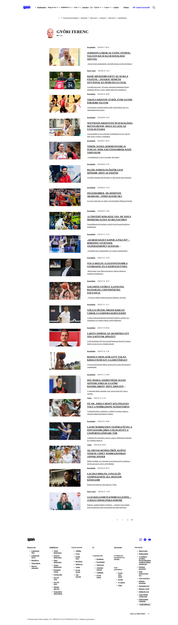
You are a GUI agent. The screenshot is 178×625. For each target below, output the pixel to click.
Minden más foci (56, 588)
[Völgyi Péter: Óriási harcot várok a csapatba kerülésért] (65, 322)
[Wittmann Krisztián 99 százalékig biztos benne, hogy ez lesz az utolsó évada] (65, 135)
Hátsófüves (35, 560)
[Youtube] (149, 539)
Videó (120, 585)
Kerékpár (79, 561)
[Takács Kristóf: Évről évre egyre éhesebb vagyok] (65, 112)
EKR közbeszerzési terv (143, 573)
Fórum (120, 580)
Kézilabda (100, 559)
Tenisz (89, 398)
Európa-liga (58, 575)
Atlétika (78, 551)
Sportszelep (118, 547)
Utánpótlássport (122, 18)
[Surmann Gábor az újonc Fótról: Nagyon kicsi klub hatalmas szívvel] (65, 65)
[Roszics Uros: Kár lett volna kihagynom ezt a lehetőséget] (65, 369)
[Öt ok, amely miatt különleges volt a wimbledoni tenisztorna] (65, 416)
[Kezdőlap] (27, 7)
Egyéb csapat (99, 576)
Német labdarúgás (57, 566)
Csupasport (103, 18)
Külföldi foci (54, 547)
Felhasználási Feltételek (143, 600)
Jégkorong (100, 565)
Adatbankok (41, 7)
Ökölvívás (79, 564)
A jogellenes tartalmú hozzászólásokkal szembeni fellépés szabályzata (145, 560)
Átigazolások (35, 563)
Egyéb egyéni (78, 571)
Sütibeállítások (145, 604)
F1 (91, 7)
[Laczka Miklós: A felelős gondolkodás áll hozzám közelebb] (65, 486)
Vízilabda (100, 572)
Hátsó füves (111, 18)
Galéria (116, 7)
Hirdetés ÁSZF (144, 589)
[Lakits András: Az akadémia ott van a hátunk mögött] (65, 346)
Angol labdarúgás (57, 552)
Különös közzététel (142, 582)
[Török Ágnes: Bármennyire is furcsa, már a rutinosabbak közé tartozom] (65, 159)
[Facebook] (145, 539)
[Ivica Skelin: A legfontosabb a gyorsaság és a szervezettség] (65, 276)
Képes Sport (93, 18)
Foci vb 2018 (56, 578)
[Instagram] (140, 539)
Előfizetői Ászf (144, 592)
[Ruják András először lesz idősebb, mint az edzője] (65, 182)
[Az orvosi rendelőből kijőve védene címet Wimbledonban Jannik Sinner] (65, 463)
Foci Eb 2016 (56, 583)
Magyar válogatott (34, 567)
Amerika (85, 7)
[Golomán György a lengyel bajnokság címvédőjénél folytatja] (65, 299)
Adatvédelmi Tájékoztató (143, 595)
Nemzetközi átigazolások (58, 593)
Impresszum (143, 551)
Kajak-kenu (78, 557)
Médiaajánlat (143, 554)
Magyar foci (31, 547)
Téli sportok (78, 576)
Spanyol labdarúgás (57, 556)
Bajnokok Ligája (57, 571)
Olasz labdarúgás (57, 561)
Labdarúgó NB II (35, 556)
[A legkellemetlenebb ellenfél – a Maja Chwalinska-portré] (65, 509)
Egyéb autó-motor (120, 575)
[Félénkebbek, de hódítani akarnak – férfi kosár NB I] (65, 205)
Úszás (78, 554)
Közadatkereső (144, 586)
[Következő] (128, 520)
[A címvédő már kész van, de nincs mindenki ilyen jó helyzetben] (65, 229)
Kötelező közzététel (142, 568)
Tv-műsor (121, 582)
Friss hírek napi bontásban (70, 18)
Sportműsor (84, 18)
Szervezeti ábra (144, 578)
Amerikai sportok (100, 569)
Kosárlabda (91, 47)
